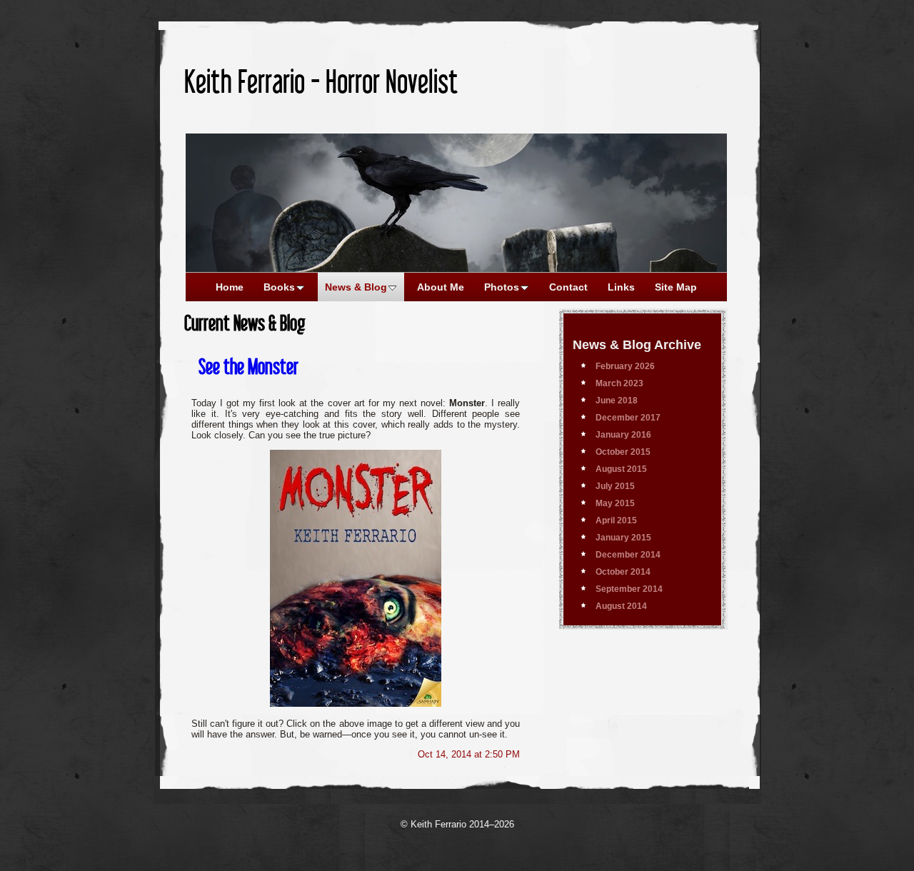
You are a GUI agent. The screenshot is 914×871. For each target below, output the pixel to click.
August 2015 (621, 469)
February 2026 (625, 366)
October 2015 (623, 452)
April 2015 (616, 520)
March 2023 (619, 383)
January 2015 (623, 538)
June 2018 (617, 401)
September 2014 (629, 589)
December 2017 (628, 418)
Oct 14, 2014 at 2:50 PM (469, 754)
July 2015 (615, 486)
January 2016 (623, 435)
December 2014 (628, 555)
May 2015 (615, 503)
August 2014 (621, 606)
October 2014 (623, 572)
